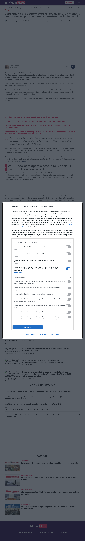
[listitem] (42, 242)
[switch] (68, 246)
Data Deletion (30, 334)
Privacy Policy (54, 334)
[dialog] (42, 270)
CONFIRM (27, 327)
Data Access (42, 334)
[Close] (78, 207)
